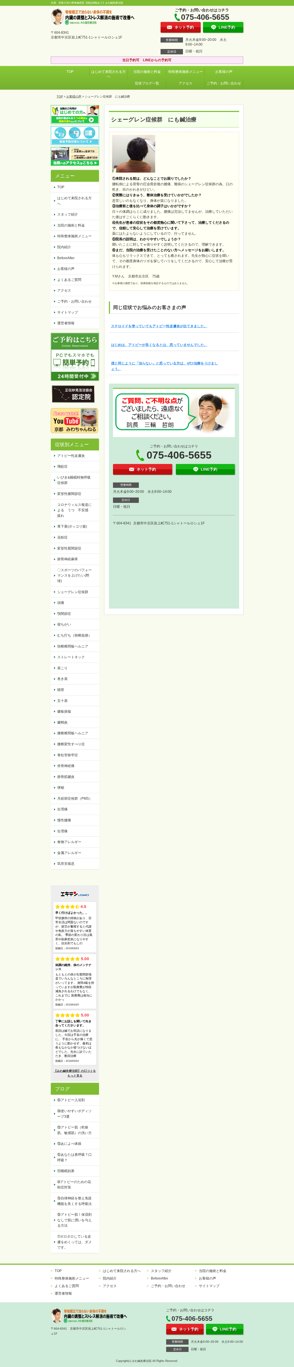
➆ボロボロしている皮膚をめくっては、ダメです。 (74, 1242)
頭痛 (60, 603)
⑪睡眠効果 (65, 1171)
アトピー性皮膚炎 (71, 456)
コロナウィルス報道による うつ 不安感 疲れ (74, 510)
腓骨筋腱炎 (65, 777)
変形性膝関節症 (69, 494)
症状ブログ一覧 (147, 83)
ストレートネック (71, 657)
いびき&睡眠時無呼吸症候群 (74, 480)
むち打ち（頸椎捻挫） (74, 635)
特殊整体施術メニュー (185, 71)
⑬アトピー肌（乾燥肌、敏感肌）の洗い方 (74, 1130)
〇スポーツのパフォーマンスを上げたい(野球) (74, 575)
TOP (70, 71)
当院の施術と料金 (147, 71)
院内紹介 (64, 247)
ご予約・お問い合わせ (224, 83)
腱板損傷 (64, 711)
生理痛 (62, 809)
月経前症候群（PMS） (74, 798)
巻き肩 (62, 679)
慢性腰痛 (64, 820)
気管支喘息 (65, 863)
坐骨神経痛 (65, 766)
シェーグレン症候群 (72, 592)
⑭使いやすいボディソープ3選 (74, 1113)
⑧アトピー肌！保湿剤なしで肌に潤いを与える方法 (74, 1220)
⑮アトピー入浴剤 (71, 1100)
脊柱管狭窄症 (67, 755)
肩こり (62, 668)
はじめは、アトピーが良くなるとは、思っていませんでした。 (159, 345)
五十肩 (62, 701)
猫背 (60, 690)
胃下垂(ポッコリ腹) (72, 526)
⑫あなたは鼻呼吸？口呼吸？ (74, 1157)
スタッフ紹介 (67, 214)
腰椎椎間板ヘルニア (72, 733)
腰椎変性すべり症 (71, 744)
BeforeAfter (65, 258)
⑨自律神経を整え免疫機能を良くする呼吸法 (74, 1201)
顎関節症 (64, 613)
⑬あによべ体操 (71, 1143)
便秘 (60, 787)
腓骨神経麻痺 (67, 559)
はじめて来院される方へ (108, 74)
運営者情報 (65, 323)
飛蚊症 (62, 466)
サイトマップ (67, 312)
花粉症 (62, 537)
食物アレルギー (69, 842)
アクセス (185, 83)
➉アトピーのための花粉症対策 (74, 1184)
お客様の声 (223, 71)
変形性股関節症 (69, 548)
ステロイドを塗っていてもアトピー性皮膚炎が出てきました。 (159, 326)
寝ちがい (64, 624)
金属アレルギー (69, 853)
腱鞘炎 (62, 722)
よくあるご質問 (69, 280)
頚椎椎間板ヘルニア (72, 646)
